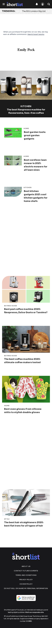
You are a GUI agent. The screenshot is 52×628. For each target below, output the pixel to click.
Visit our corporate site (34, 612)
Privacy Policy (26, 580)
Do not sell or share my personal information (26, 588)
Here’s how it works (35, 34)
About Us (26, 566)
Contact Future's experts (26, 571)
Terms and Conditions (26, 575)
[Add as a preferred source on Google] (26, 598)
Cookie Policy (26, 584)
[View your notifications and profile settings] (37, 4)
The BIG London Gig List (34, 11)
